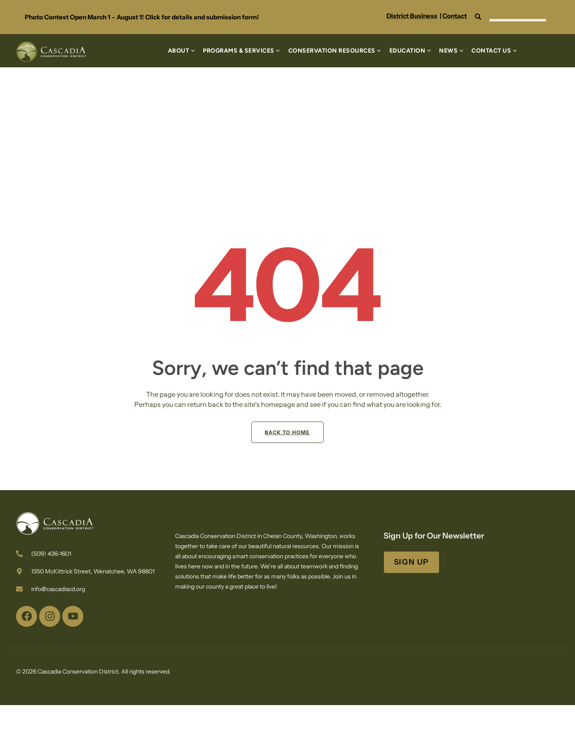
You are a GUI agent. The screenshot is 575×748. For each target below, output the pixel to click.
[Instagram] (49, 616)
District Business (411, 16)
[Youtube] (72, 616)
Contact (454, 16)
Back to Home (287, 432)
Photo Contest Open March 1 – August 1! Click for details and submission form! (142, 17)
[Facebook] (26, 616)
